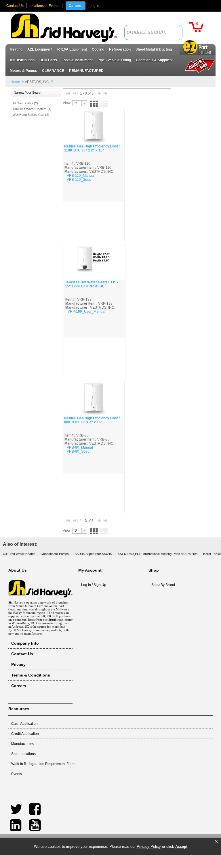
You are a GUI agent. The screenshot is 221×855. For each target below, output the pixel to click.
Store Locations (23, 754)
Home (15, 82)
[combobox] (153, 32)
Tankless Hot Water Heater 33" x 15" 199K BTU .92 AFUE (92, 284)
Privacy (18, 664)
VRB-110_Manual (81, 176)
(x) (51, 80)
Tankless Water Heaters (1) (32, 109)
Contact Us (15, 6)
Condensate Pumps (55, 554)
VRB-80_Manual (80, 447)
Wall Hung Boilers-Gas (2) (31, 114)
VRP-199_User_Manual (86, 312)
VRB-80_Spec (78, 451)
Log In (94, 6)
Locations (36, 6)
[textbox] (150, 32)
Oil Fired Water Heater (19, 554)
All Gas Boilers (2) (25, 103)
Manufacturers (22, 744)
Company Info (25, 643)
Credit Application (25, 734)
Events (54, 6)
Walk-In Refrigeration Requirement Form (43, 764)
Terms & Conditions (30, 675)
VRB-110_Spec (79, 180)
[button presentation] (84, 103)
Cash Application (24, 724)
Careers (75, 6)
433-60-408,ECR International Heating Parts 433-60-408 (158, 554)
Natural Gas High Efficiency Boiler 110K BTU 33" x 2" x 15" (92, 148)
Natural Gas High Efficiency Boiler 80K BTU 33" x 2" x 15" (92, 420)
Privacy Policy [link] (149, 846)
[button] (216, 841)
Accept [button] (181, 846)
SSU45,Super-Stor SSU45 (93, 554)
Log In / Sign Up (93, 585)
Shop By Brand (163, 585)
